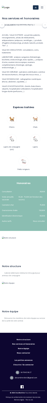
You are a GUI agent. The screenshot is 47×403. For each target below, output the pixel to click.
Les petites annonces (23, 360)
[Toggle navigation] (42, 7)
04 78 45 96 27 (25, 372)
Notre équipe (23, 348)
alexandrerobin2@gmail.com (25, 378)
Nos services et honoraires (23, 344)
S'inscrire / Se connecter (23, 365)
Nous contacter (23, 353)
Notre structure (23, 339)
